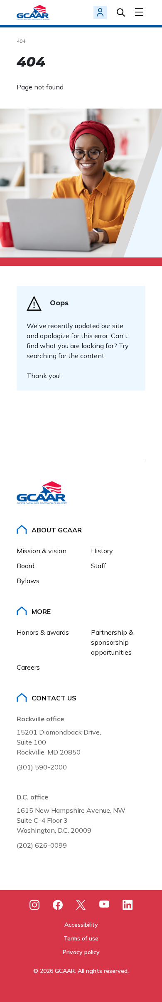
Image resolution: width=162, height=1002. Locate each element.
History (102, 551)
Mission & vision (41, 551)
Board (25, 566)
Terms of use (81, 938)
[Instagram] (34, 905)
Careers (28, 667)
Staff (98, 566)
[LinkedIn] (128, 905)
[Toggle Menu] (140, 12)
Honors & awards (43, 632)
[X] (81, 905)
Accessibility (81, 924)
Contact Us (54, 698)
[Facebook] (58, 905)
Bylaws (28, 580)
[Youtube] (104, 905)
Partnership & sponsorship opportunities (113, 642)
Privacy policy (81, 952)
